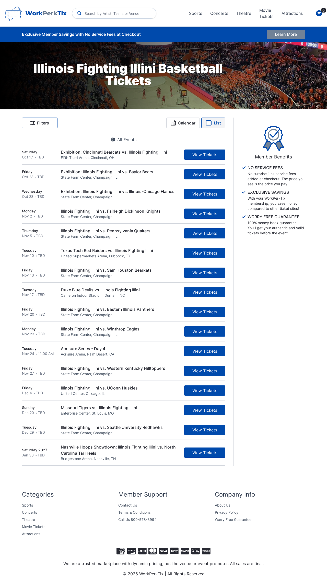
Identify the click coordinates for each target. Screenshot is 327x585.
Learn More (286, 34)
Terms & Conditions (134, 512)
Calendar (186, 122)
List (217, 122)
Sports (195, 13)
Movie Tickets (266, 13)
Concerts (219, 13)
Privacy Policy (226, 512)
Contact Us (127, 505)
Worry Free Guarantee (233, 519)
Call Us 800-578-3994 (137, 519)
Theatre (243, 13)
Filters (43, 122)
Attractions (292, 13)
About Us (222, 505)
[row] (123, 155)
